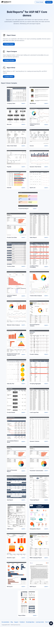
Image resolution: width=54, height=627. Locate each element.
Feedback (22, 622)
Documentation (5, 622)
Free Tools (48, 622)
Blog (12, 622)
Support (16, 622)
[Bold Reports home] (6, 2)
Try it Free (48, 2)
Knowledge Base (30, 622)
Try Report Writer (8, 76)
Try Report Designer (9, 60)
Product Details (39, 2)
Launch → (24, 103)
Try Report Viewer (8, 44)
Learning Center (40, 622)
